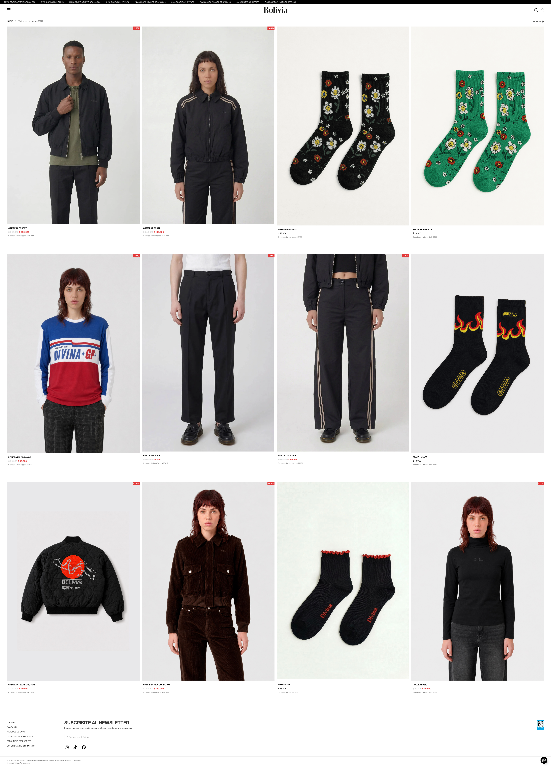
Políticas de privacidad (56, 760)
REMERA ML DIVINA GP (19, 457)
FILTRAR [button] (537, 21)
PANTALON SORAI (287, 455)
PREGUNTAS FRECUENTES (19, 741)
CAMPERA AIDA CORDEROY (156, 684)
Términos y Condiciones (73, 760)
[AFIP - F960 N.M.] (540, 725)
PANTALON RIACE (152, 455)
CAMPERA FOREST (17, 228)
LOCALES (11, 722)
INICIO (10, 21)
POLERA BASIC (420, 684)
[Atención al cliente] (544, 760)
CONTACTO (12, 727)
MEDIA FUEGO (420, 457)
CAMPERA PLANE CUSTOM (21, 684)
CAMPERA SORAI (151, 228)
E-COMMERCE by (13, 763)
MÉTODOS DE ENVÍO (16, 732)
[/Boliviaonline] (83, 748)
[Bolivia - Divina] (275, 9)
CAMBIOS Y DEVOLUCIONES (20, 736)
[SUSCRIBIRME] (132, 737)
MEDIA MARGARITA (287, 229)
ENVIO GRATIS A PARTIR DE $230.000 (65, 2)
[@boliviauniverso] (66, 748)
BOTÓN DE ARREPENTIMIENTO (21, 746)
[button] (8, 9)
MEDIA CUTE (284, 684)
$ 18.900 (282, 233)
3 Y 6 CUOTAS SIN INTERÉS (32, 2)
